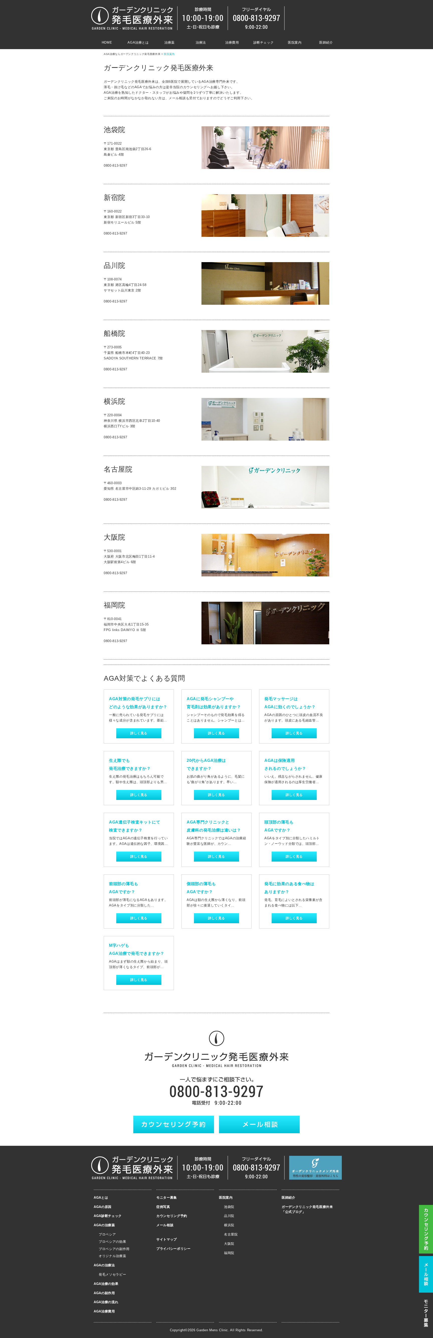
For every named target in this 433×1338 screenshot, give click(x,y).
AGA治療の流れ (106, 1302)
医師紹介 (326, 42)
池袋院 (229, 1207)
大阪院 (229, 1244)
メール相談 (164, 1225)
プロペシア (107, 1234)
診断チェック (263, 42)
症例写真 (163, 1207)
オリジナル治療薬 (112, 1256)
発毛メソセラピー (112, 1274)
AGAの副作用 (104, 1293)
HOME (107, 42)
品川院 (229, 1216)
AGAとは (101, 1197)
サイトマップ (166, 1239)
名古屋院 (231, 1234)
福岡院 (229, 1253)
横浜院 (229, 1225)
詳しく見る (138, 733)
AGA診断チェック (108, 1216)
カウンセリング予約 (171, 1216)
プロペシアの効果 (112, 1242)
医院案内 (295, 42)
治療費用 (232, 42)
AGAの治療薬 (104, 1225)
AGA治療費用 (104, 1311)
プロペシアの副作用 (114, 1249)
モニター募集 (166, 1197)
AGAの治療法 (104, 1265)
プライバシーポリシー (173, 1249)
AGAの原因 (103, 1207)
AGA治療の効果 (106, 1284)
